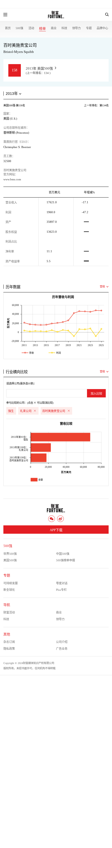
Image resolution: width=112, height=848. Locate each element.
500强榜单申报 (65, 560)
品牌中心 (102, 28)
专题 (89, 28)
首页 (8, 28)
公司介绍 (61, 641)
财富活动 (9, 612)
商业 (54, 28)
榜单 (42, 28)
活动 (31, 28)
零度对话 (61, 583)
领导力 (76, 28)
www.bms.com (12, 179)
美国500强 (10, 560)
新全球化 (9, 589)
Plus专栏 (61, 589)
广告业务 (61, 648)
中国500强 (62, 553)
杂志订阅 (9, 641)
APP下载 (56, 530)
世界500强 (10, 553)
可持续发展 (10, 583)
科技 (64, 28)
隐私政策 (9, 648)
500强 (19, 28)
